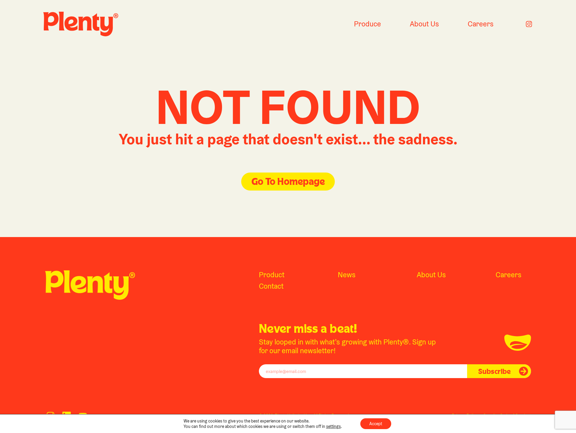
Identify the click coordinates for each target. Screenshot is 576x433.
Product (271, 274)
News (347, 274)
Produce (367, 24)
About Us (424, 24)
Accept (375, 423)
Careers (481, 24)
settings (333, 426)
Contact (271, 286)
